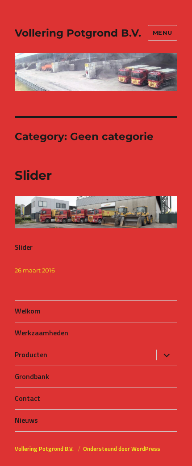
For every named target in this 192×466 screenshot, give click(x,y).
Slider (33, 175)
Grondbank (32, 376)
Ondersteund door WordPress (121, 448)
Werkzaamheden (41, 332)
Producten (31, 354)
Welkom (28, 310)
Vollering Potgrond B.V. (78, 33)
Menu (162, 32)
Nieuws (26, 420)
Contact (27, 398)
